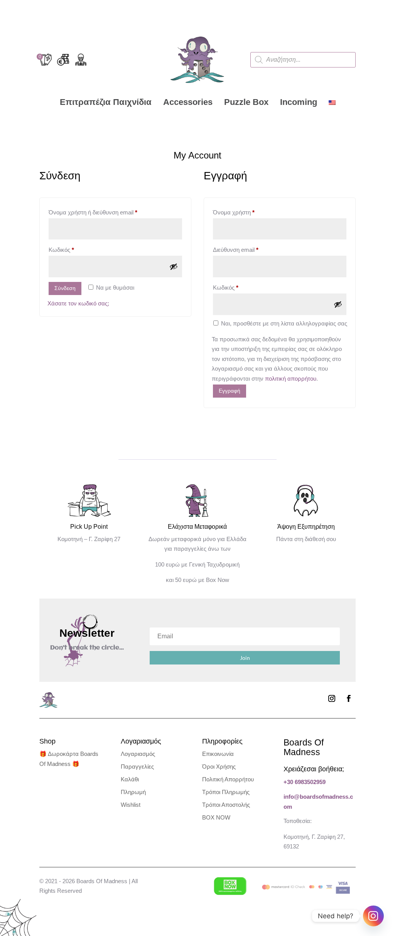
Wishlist (130, 804)
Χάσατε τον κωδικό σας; (78, 303)
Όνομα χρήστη (246, 212)
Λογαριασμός (138, 753)
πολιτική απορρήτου (290, 378)
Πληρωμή (133, 792)
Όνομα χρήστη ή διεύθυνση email (105, 212)
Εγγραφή (229, 391)
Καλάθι (130, 779)
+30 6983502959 (305, 782)
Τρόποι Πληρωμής (226, 792)
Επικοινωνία (218, 753)
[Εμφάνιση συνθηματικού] (173, 266)
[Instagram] (373, 916)
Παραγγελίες (137, 766)
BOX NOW (216, 817)
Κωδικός (74, 249)
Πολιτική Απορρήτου (228, 779)
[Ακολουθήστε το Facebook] (349, 698)
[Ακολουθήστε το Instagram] (332, 698)
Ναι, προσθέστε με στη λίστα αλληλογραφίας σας (283, 323)
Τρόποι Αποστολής (226, 804)
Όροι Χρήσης (219, 766)
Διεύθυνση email (248, 249)
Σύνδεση (65, 288)
